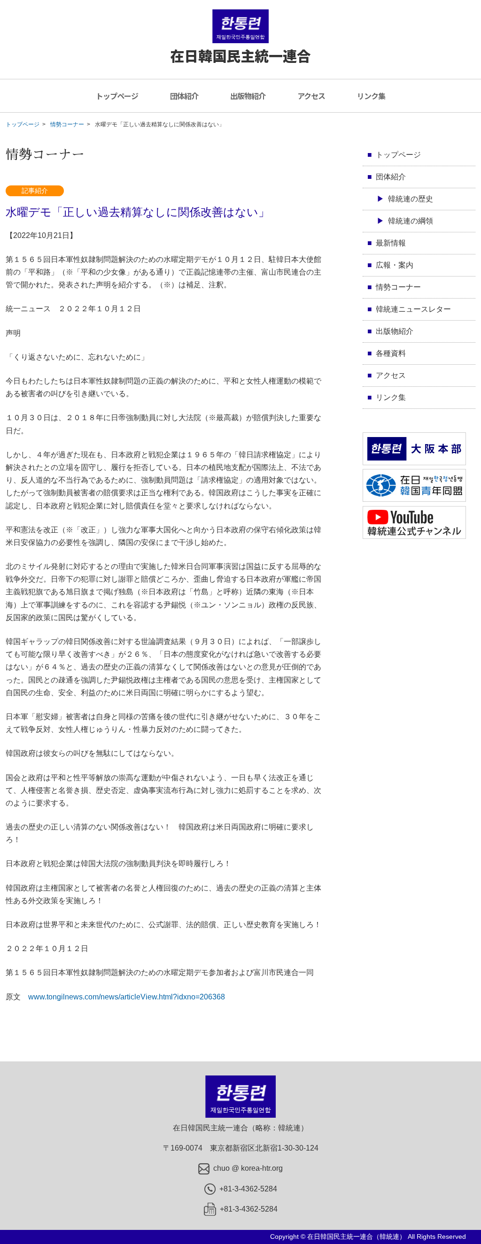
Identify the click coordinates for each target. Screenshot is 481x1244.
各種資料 (391, 353)
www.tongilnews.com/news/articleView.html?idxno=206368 (126, 997)
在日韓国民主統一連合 (240, 55)
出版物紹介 (247, 95)
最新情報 (391, 243)
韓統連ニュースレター (413, 309)
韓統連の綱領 (410, 221)
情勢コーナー (67, 124)
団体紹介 (184, 95)
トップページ (117, 95)
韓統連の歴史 (410, 199)
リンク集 (371, 95)
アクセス (311, 95)
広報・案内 (394, 265)
